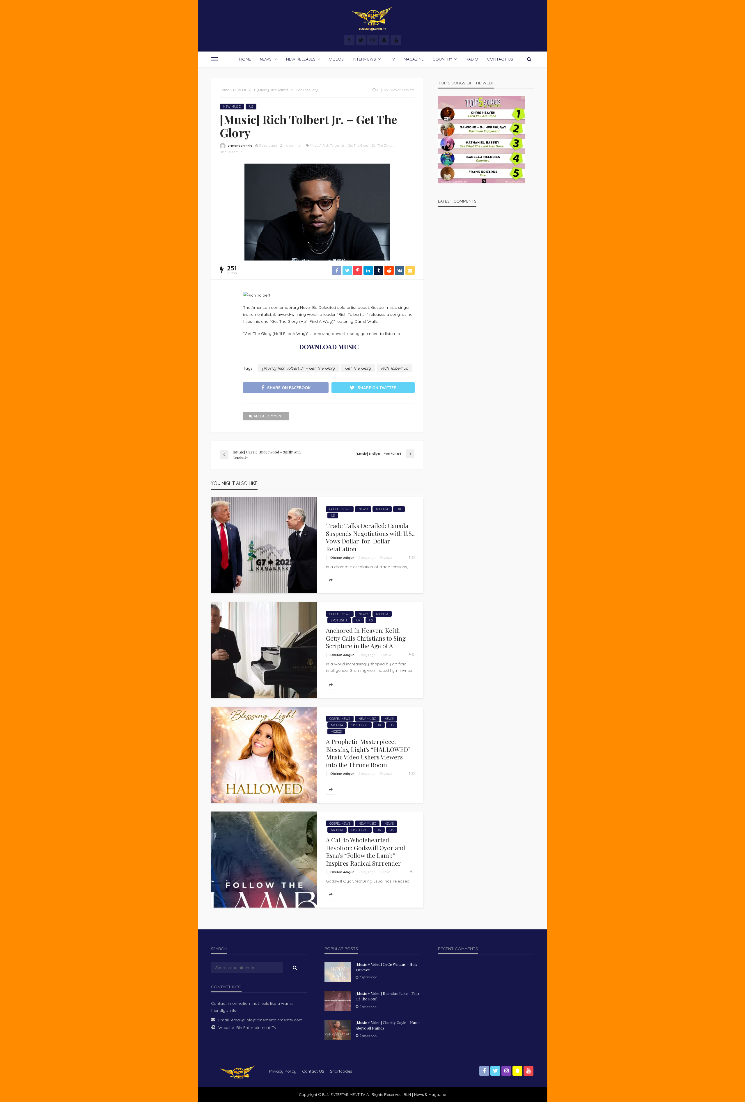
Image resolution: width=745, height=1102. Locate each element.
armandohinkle (240, 145)
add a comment (268, 416)
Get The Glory (382, 145)
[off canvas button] (214, 59)
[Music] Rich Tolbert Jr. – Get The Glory (339, 145)
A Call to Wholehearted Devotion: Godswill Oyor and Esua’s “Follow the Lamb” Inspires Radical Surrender (365, 851)
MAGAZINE (414, 59)
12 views (385, 655)
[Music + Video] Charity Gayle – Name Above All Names (388, 1025)
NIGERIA (382, 509)
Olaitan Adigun (342, 558)
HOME (245, 59)
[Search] (529, 59)
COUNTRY (442, 59)
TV (392, 59)
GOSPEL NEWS (339, 509)
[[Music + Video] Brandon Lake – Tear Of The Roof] (337, 1001)
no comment (293, 145)
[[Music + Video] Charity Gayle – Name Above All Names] (337, 1030)
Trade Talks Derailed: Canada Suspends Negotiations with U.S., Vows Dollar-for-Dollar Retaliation (370, 537)
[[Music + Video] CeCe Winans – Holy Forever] (337, 972)
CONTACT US (500, 59)
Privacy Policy (282, 1071)
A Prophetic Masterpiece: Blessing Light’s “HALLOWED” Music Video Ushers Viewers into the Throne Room (368, 753)
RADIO (472, 59)
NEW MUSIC (232, 106)
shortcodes (341, 1071)
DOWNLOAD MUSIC (329, 346)
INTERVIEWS (364, 59)
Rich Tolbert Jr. (231, 152)
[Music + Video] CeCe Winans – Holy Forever (387, 967)
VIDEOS (336, 59)
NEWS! (266, 59)
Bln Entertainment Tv (256, 1027)
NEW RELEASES (300, 59)
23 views (385, 558)
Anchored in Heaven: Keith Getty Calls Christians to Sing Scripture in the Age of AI (366, 637)
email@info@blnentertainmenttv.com (267, 1020)
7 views (384, 872)
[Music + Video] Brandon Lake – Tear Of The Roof (388, 996)
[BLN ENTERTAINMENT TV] (372, 18)
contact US (313, 1071)
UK (399, 509)
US (251, 106)
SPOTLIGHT (339, 620)
